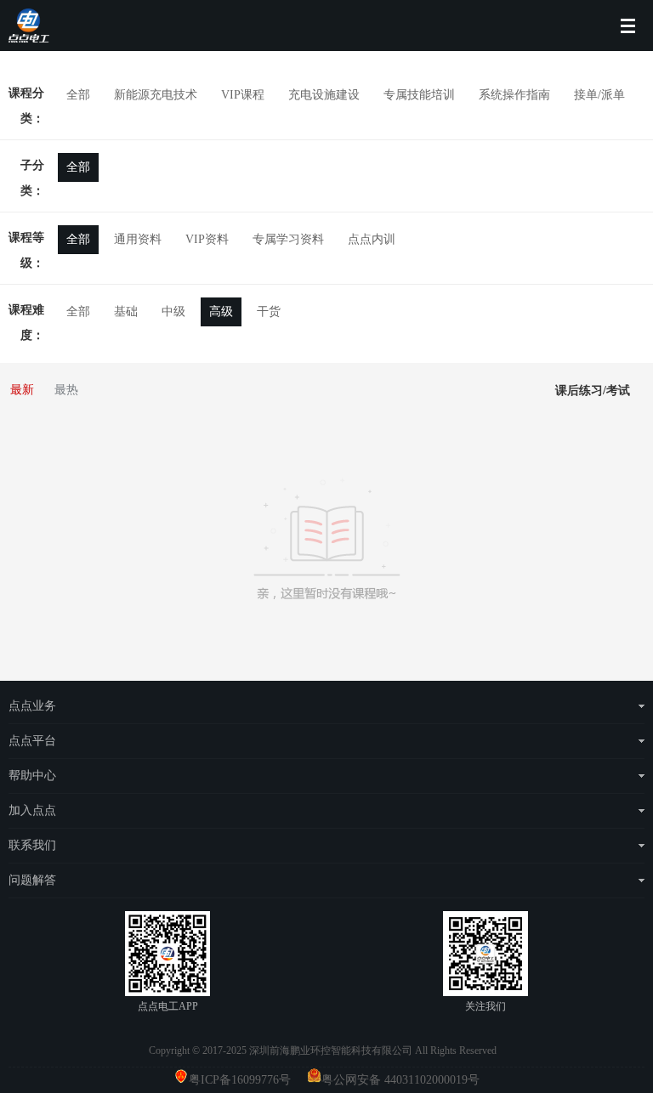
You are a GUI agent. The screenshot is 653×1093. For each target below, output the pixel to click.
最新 (22, 389)
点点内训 (371, 239)
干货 (269, 311)
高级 (221, 311)
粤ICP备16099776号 (246, 1079)
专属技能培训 (419, 94)
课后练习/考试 (592, 390)
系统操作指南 (514, 94)
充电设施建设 (324, 94)
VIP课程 (242, 94)
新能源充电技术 (155, 94)
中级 (173, 311)
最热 (66, 389)
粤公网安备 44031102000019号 (400, 1079)
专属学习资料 (288, 239)
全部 (78, 94)
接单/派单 (599, 94)
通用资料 (138, 239)
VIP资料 (207, 239)
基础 (126, 311)
